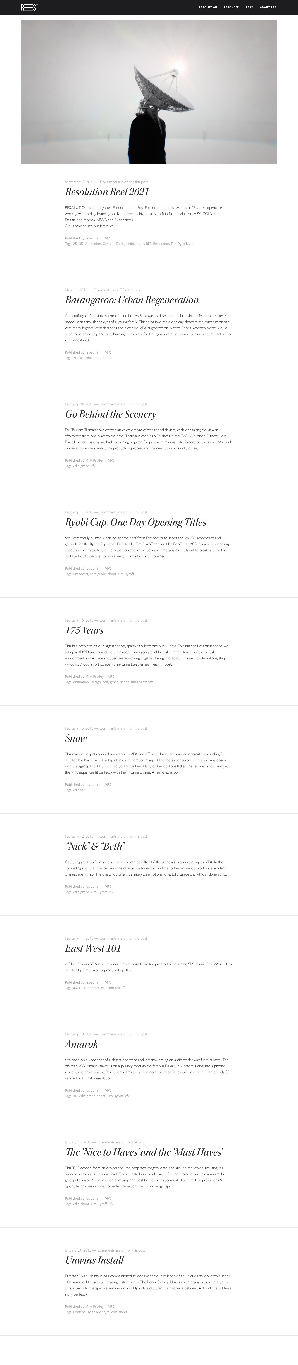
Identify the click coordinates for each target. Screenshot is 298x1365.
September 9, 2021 (79, 182)
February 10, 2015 (79, 1034)
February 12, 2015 (79, 836)
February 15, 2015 (79, 728)
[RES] (29, 7)
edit (131, 243)
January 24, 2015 (78, 1250)
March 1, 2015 (76, 290)
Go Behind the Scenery (110, 414)
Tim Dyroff (179, 243)
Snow (76, 738)
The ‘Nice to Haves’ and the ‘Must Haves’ (143, 1152)
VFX (108, 238)
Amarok (81, 1044)
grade (140, 243)
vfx (191, 243)
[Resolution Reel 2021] (149, 162)
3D (81, 243)
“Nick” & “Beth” (94, 846)
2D (75, 243)
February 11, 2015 (79, 938)
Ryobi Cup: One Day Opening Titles (135, 522)
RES (148, 243)
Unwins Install (94, 1260)
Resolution (161, 243)
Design (121, 243)
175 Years (84, 630)
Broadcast (80, 574)
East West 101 (93, 948)
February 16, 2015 (79, 620)
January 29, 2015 (78, 1142)
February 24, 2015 (79, 404)
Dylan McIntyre (98, 1312)
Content (109, 243)
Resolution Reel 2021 (107, 191)
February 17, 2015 (79, 512)
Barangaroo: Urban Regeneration (132, 300)
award (77, 988)
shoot (107, 358)
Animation (93, 243)
